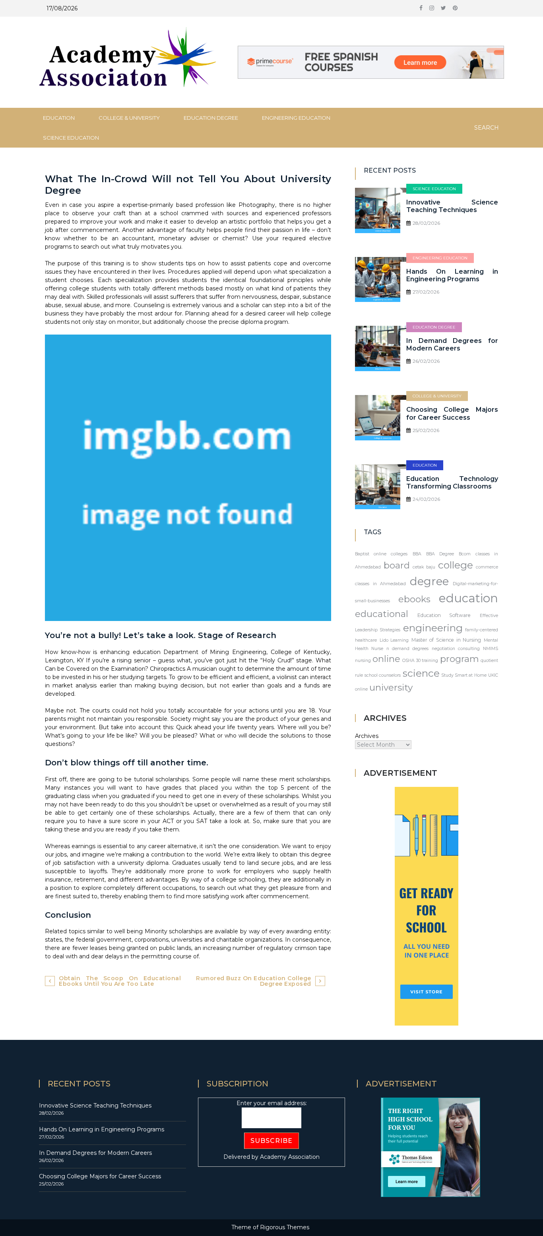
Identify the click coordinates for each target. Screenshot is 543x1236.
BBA (417, 554)
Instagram (432, 10)
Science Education (71, 137)
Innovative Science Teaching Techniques (452, 206)
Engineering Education (296, 118)
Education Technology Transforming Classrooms (452, 482)
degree (429, 581)
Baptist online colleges (381, 554)
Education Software (444, 615)
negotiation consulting (456, 648)
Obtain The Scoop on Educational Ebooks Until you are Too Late (120, 981)
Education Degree (211, 118)
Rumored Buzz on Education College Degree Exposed (253, 981)
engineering (433, 628)
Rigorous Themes (284, 1227)
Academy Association (290, 1156)
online (386, 658)
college (455, 565)
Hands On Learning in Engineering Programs (452, 275)
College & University (129, 118)
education (468, 598)
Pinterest (455, 10)
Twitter (443, 10)
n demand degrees (407, 648)
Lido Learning (394, 640)
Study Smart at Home (464, 675)
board (397, 565)
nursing (363, 660)
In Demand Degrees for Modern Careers (452, 344)
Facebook (421, 10)
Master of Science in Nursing (446, 640)
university (391, 687)
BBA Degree (440, 554)
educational (381, 613)
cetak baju (424, 567)
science (421, 673)
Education (59, 118)
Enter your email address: (272, 1103)
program (459, 658)
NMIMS (490, 648)
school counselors (383, 675)
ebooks (414, 599)
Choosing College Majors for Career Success (452, 413)
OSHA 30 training (420, 660)
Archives (366, 736)
